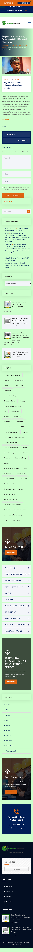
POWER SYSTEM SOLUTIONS (16, 625)
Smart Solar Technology (11, 468)
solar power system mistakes (13, 489)
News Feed (9, 902)
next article (22, 140)
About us (9, 886)
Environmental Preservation (12, 406)
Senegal (6, 463)
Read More (5, 119)
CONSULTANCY (10, 612)
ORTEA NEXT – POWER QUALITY (17, 574)
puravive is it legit (10, 228)
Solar (25, 468)
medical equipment (10, 427)
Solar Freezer (21, 473)
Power (25, 447)
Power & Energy (9, 453)
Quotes (8, 735)
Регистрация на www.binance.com (15, 256)
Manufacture (8, 421)
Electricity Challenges (11, 396)
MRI (22, 427)
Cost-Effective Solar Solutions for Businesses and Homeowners (20, 917)
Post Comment (13, 195)
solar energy (8, 473)
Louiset (7, 233)
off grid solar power (10, 442)
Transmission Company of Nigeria (15, 510)
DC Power (9, 710)
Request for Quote (11, 568)
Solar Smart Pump (9, 494)
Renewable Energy (20, 458)
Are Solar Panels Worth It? (12, 375)
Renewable (9, 201)
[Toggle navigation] (29, 23)
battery (6, 380)
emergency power (9, 401)
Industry (6, 416)
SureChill (8, 593)
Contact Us (9, 891)
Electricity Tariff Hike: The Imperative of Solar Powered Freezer (20, 320)
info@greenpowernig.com (15, 10)
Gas (5, 411)
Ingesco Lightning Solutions (14, 587)
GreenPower (15, 411)
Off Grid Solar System (11, 447)
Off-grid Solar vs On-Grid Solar (14, 437)
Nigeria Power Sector (11, 432)
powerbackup (23, 453)
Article (17, 79)
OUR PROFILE (8, 3)
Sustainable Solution (10, 499)
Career (8, 896)
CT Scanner (7, 390)
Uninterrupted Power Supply (13, 515)
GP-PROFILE (23, 3)
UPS (5, 520)
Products (7, 458)
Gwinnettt (8, 244)
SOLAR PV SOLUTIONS (13, 631)
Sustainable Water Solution (12, 504)
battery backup (19, 380)
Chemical (7, 385)
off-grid (25, 432)
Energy (22, 401)
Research (9, 741)
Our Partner (9, 599)
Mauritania (20, 421)
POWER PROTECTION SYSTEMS (17, 606)
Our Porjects (16, 869)
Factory (8, 720)
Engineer (9, 715)
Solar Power (23, 478)
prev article (11, 134)
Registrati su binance (11, 263)
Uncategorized (11, 751)
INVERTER (17, 416)
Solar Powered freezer (11, 484)
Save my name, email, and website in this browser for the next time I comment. (16, 188)
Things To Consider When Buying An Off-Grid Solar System (17, 265)
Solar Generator (9, 478)
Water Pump (16, 520)
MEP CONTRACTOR (12, 618)
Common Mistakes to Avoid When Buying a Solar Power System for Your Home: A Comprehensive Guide (16, 337)
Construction (19, 385)
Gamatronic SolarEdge (13, 580)
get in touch (11, 552)
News (8, 725)
